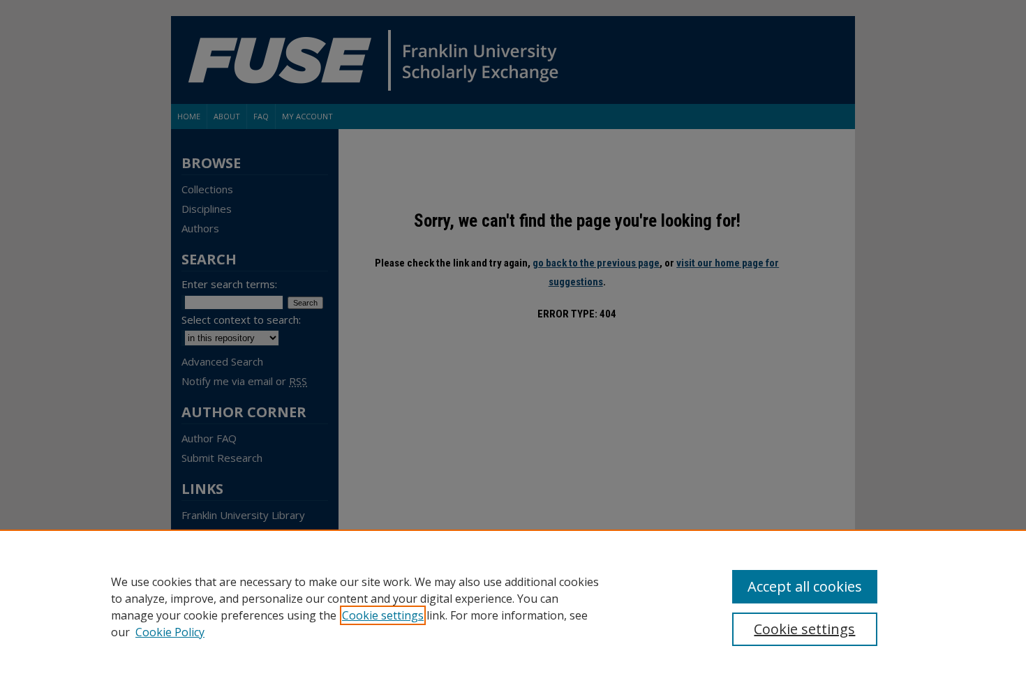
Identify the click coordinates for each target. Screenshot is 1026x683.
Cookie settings (383, 615)
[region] (513, 606)
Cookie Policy (170, 632)
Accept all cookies (805, 586)
